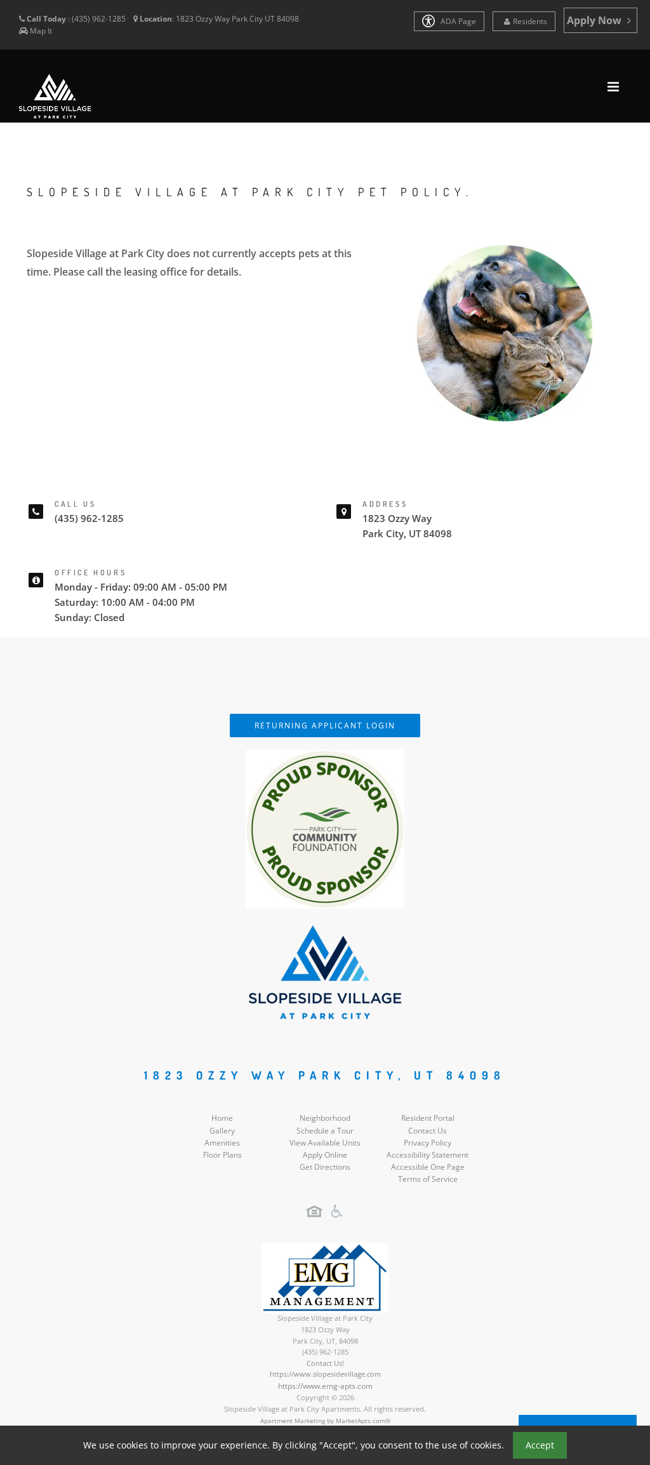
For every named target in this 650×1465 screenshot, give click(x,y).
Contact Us (427, 1130)
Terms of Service (428, 1179)
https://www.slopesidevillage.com (325, 1374)
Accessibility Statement (427, 1154)
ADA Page (457, 21)
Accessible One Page (428, 1166)
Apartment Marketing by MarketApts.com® (325, 1420)
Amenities (222, 1142)
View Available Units (325, 1142)
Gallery (222, 1130)
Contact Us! (325, 1363)
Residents (530, 21)
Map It (41, 30)
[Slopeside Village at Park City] (325, 971)
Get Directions (325, 1166)
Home (222, 1118)
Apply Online (325, 1154)
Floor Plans (222, 1154)
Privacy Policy (427, 1142)
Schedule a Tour (325, 1130)
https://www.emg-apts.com (325, 1386)
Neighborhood (325, 1118)
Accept (540, 1445)
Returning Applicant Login (325, 725)
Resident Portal (427, 1118)
